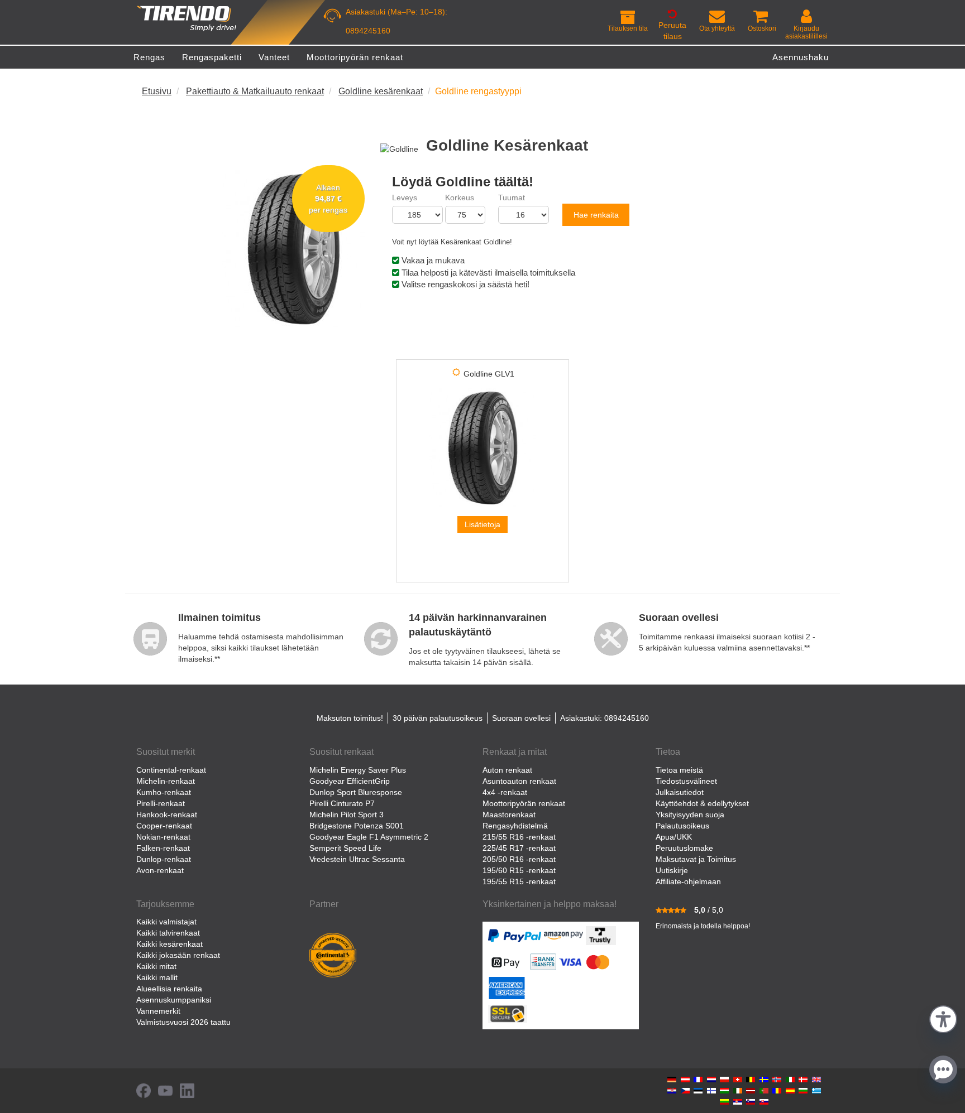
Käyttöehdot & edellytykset (702, 803)
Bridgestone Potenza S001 (356, 825)
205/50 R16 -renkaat (519, 859)
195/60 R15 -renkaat (519, 870)
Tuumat (511, 197)
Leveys (404, 197)
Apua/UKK (674, 836)
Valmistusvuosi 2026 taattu (183, 1022)
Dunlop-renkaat (163, 859)
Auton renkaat (507, 769)
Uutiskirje (672, 870)
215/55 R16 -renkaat (519, 836)
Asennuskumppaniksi (173, 999)
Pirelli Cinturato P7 (342, 803)
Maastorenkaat (509, 814)
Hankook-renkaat (166, 814)
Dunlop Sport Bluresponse (355, 792)
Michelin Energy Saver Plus (357, 769)
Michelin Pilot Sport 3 (346, 814)
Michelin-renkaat (165, 781)
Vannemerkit (158, 1010)
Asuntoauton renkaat (519, 781)
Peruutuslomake (684, 848)
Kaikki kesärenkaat (169, 943)
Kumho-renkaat (163, 792)
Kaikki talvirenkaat (168, 932)
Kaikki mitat (156, 966)
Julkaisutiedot (680, 792)
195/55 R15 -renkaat (519, 881)
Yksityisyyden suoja (690, 814)
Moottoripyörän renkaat (523, 803)
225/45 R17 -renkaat (519, 848)
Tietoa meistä (679, 769)
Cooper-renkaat (164, 825)
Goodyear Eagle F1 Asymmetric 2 (368, 836)
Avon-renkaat (160, 870)
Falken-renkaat (163, 848)
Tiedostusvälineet (686, 781)
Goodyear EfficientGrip (349, 781)
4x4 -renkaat (504, 792)
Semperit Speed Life (345, 848)
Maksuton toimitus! (350, 718)
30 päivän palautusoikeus (437, 718)
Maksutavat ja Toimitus (696, 859)
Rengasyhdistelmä (515, 825)
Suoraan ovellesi (521, 718)
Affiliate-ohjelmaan (688, 881)
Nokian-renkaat (163, 836)
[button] (943, 1018)
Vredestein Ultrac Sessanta (357, 859)
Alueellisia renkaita (169, 988)
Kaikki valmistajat (166, 921)
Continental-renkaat (171, 769)
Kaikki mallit (157, 977)
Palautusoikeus (682, 825)
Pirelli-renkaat (160, 803)
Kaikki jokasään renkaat (178, 955)
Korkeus (459, 197)
